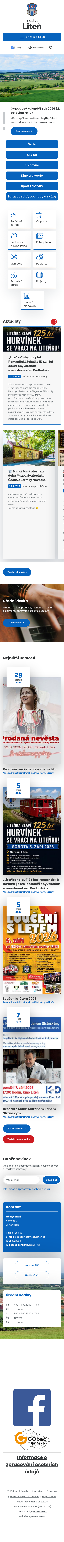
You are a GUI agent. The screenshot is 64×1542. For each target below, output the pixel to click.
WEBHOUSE (40, 1511)
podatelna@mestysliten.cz (30, 1236)
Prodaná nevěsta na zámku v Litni (30, 769)
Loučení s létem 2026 (19, 998)
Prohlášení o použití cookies (24, 1496)
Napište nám (31, 1275)
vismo (41, 1516)
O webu (25, 1491)
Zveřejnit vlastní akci (17, 1139)
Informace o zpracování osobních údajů (26, 1189)
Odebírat (51, 1180)
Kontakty (38, 47)
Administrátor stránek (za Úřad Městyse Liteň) (31, 773)
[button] (32, 37)
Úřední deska (15, 622)
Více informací (23, 131)
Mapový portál (31, 1265)
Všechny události (15, 1128)
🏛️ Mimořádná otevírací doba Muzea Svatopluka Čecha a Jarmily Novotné (27, 475)
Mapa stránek (49, 1496)
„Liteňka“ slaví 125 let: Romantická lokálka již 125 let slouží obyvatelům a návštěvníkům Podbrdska (30, 363)
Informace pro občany (35, 376)
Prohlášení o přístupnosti (45, 1491)
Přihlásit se (12, 1491)
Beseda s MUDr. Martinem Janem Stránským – (29, 1111)
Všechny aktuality (16, 572)
